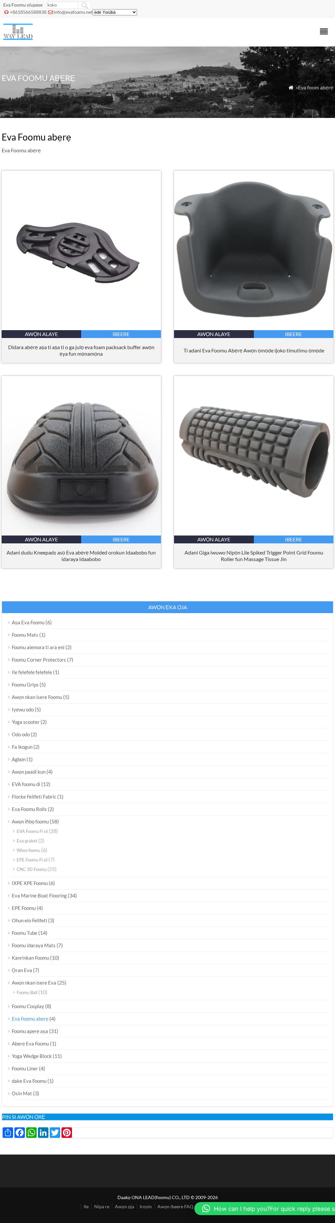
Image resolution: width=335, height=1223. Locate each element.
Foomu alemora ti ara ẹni (38, 647)
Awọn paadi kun (28, 772)
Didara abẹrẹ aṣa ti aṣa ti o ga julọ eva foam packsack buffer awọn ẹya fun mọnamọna (81, 350)
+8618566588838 (28, 12)
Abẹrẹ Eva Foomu (30, 1043)
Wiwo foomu (28, 850)
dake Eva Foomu (29, 1081)
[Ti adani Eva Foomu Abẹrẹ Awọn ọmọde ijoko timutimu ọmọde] (253, 328)
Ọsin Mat (22, 1093)
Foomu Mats (25, 635)
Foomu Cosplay (28, 1006)
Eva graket (27, 840)
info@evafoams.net (73, 12)
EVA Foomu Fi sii (32, 831)
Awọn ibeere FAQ (175, 1206)
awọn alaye (41, 334)
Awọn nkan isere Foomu (37, 697)
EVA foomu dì (26, 784)
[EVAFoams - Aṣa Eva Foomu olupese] (18, 38)
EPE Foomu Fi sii (32, 859)
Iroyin (146, 1206)
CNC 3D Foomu (31, 869)
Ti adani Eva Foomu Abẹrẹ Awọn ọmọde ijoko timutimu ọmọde (254, 350)
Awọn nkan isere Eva (34, 983)
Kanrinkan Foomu (30, 958)
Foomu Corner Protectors (39, 660)
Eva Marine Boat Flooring (39, 895)
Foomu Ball (27, 992)
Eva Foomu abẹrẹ (30, 1019)
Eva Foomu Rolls (29, 809)
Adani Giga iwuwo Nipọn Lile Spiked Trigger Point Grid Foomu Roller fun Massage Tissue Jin (254, 555)
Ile (86, 1206)
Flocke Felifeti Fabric (34, 797)
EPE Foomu (24, 908)
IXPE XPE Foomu (30, 883)
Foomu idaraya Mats (34, 945)
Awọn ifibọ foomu (30, 821)
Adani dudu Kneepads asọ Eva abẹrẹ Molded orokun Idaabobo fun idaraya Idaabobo (81, 555)
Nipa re (101, 1206)
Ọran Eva (22, 970)
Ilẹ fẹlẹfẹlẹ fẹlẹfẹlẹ (32, 672)
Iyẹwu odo (23, 709)
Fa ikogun (22, 747)
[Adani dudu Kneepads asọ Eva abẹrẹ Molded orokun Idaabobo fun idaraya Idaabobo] (81, 533)
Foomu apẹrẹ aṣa (30, 1031)
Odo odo (21, 734)
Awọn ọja (124, 1206)
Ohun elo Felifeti (29, 920)
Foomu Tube (24, 933)
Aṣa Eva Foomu (28, 622)
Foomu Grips (25, 684)
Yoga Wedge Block (32, 1056)
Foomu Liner (25, 1068)
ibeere (121, 334)
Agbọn (19, 759)
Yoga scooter (26, 722)
